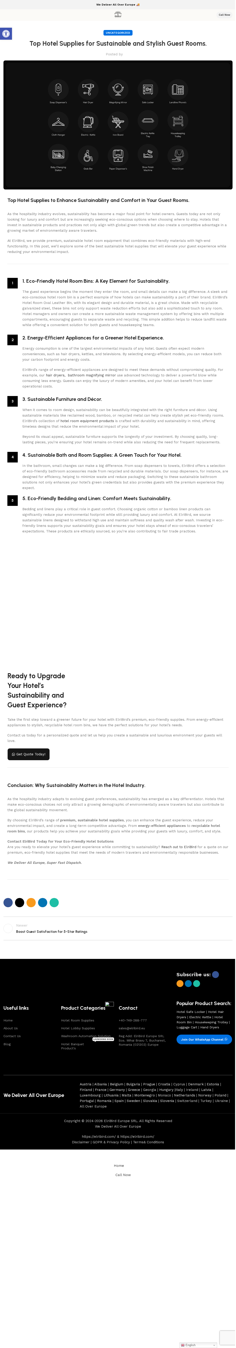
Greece (134, 1090)
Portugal (87, 1101)
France (100, 1090)
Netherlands (184, 1095)
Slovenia (167, 1101)
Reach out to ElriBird (178, 847)
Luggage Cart (187, 1027)
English (190, 1345)
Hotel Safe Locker (191, 1012)
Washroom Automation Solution (86, 1036)
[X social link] (19, 902)
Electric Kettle (200, 1017)
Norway (205, 1095)
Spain (119, 1101)
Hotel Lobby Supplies (78, 1028)
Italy (179, 1090)
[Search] (210, 15)
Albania (100, 1084)
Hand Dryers (209, 1027)
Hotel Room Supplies (77, 1020)
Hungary (166, 1090)
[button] (6, 34)
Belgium (116, 1084)
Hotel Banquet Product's (87, 1045)
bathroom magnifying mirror (92, 375)
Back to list (118, 928)
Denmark (196, 1084)
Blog (7, 1044)
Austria (85, 1084)
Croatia (164, 1084)
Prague (149, 1084)
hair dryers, (56, 375)
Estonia (213, 1084)
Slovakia (150, 1101)
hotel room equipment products (87, 421)
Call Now (224, 14)
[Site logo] (118, 15)
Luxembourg (90, 1095)
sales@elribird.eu (132, 1028)
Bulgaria (133, 1084)
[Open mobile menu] (5, 15)
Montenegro (144, 1095)
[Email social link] (31, 902)
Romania (104, 1101)
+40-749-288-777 (133, 1020)
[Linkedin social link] (42, 902)
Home (8, 1020)
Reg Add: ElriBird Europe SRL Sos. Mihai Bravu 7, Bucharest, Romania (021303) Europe (142, 1040)
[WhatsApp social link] (54, 902)
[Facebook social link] (8, 902)
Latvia (206, 1090)
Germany (117, 1090)
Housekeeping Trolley (211, 1022)
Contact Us (12, 1036)
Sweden (133, 1101)
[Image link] (18, 984)
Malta (126, 1095)
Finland (86, 1090)
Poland (220, 1095)
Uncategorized (118, 32)
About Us (10, 1028)
